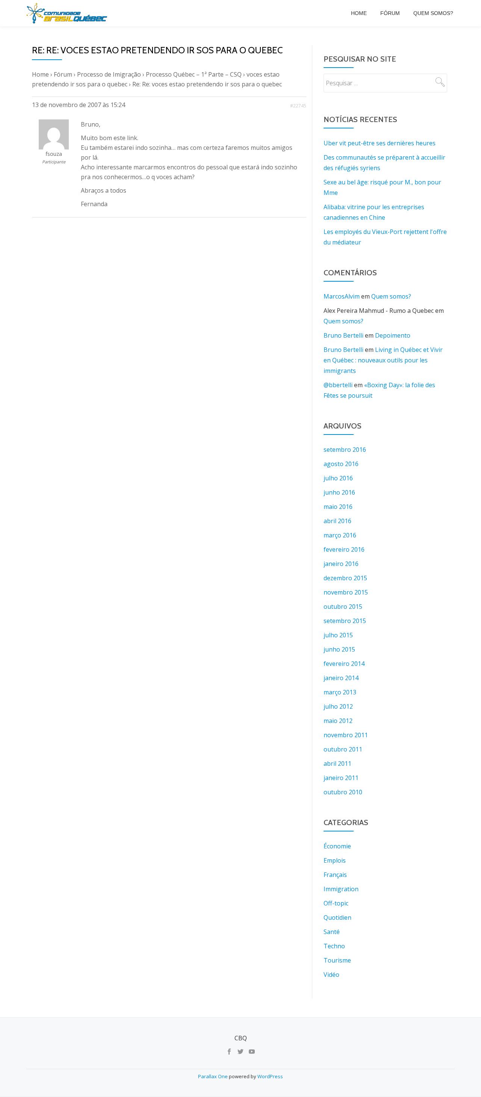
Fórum (390, 13)
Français (335, 875)
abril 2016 (337, 521)
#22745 (298, 106)
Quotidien (337, 917)
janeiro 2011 (341, 778)
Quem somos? (433, 13)
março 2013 (340, 692)
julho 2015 (338, 635)
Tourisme (337, 960)
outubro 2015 (343, 606)
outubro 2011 (343, 749)
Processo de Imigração (109, 74)
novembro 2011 (346, 735)
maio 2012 (338, 721)
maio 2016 (338, 506)
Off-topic (336, 903)
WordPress (270, 1076)
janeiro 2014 (341, 678)
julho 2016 (338, 478)
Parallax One (213, 1076)
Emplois (335, 860)
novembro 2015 (346, 592)
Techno (334, 946)
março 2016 (340, 535)
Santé (332, 932)
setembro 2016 (345, 449)
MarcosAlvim (342, 296)
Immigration (341, 889)
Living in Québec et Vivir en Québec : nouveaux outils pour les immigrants (383, 360)
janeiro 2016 (341, 564)
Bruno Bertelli (343, 335)
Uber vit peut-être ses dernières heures (380, 143)
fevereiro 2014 (344, 663)
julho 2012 (338, 706)
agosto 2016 (341, 464)
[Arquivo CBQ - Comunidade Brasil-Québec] (68, 13)
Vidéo (331, 974)
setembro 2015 (345, 621)
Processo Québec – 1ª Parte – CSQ (194, 74)
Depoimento (392, 335)
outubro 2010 (343, 792)
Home (359, 13)
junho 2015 (339, 649)
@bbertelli (338, 385)
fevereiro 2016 (344, 549)
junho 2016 (339, 492)
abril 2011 (337, 763)
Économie (337, 846)
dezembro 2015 (345, 578)
